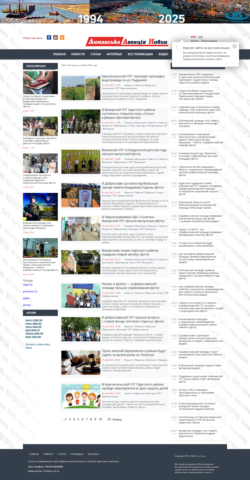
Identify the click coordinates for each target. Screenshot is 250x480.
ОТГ (117, 88)
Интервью (114, 54)
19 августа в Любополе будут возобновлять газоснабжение (192, 244)
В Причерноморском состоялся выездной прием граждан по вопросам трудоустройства (193, 406)
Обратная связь (33, 38)
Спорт (132, 125)
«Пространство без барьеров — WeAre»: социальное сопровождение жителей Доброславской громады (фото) (196, 171)
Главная (59, 54)
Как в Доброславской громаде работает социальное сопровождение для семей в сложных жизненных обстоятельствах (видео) (197, 290)
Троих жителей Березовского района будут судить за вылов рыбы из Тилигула (134, 353)
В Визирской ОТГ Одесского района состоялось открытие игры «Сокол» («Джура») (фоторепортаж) (128, 113)
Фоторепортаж (154, 125)
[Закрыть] (229, 48)
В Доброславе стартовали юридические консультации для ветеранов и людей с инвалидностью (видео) (197, 339)
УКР (200, 37)
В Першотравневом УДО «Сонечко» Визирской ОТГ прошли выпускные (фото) (133, 219)
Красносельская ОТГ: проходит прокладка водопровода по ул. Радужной (133, 78)
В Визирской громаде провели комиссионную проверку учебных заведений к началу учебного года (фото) (195, 274)
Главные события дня (135, 122)
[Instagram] (56, 37)
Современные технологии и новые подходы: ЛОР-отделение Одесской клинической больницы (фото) (195, 109)
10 (100, 419)
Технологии (108, 88)
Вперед (117, 419)
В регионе (151, 359)
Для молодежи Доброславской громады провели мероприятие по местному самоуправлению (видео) (193, 258)
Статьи (95, 54)
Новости (78, 54)
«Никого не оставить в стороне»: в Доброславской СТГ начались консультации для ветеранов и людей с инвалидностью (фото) (197, 307)
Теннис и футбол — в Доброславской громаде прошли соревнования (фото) (130, 286)
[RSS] (62, 37)
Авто (132, 262)
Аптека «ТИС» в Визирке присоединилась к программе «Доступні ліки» (192, 392)
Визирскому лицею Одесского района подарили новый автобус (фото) (130, 252)
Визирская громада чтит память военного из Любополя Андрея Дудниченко (194, 433)
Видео (163, 54)
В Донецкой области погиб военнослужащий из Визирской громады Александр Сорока (193, 205)
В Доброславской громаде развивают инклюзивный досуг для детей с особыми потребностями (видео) (197, 218)
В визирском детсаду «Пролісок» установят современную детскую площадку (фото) (194, 156)
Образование (120, 125)
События (139, 85)
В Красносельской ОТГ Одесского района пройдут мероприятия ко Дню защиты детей (135, 386)
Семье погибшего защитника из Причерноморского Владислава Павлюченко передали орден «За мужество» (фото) (195, 94)
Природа (162, 359)
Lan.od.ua (201, 456)
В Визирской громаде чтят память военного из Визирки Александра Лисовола (195, 123)
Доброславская (125, 195)
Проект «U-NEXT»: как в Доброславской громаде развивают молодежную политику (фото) (197, 232)
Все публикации (140, 54)
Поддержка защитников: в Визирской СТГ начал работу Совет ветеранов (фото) (197, 379)
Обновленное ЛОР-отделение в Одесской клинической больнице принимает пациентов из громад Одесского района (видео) (195, 78)
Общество (150, 85)
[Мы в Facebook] (49, 37)
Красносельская (129, 88)
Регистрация (209, 40)
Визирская (108, 128)
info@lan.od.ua (51, 471)
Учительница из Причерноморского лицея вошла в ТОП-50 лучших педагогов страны (196, 419)
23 (109, 419)
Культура (141, 125)
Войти (195, 40)
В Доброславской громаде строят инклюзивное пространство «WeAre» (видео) (196, 354)
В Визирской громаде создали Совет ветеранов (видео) (196, 367)
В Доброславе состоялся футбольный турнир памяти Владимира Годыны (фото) (132, 185)
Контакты (93, 454)
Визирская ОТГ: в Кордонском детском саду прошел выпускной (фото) (134, 152)
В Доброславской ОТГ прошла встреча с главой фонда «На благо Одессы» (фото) (133, 319)
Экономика (107, 262)
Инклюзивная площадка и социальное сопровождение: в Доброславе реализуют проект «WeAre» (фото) (194, 323)
